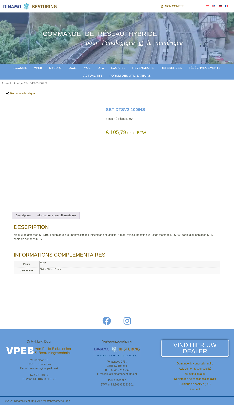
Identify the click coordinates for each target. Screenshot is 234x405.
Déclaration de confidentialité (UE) (195, 378)
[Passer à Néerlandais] (207, 6)
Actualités (92, 75)
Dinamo (55, 67)
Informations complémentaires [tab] (56, 215)
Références (171, 67)
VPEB (38, 67)
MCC (87, 67)
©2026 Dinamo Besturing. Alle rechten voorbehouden (37, 401)
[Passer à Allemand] (220, 6)
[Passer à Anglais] (214, 6)
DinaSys (18, 83)
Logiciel (118, 67)
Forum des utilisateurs (130, 75)
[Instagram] (127, 320)
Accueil (20, 67)
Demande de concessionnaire (195, 363)
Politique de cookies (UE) (195, 384)
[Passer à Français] (227, 6)
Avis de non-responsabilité (195, 368)
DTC (101, 67)
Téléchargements (204, 67)
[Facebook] (106, 320)
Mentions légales (195, 373)
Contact (195, 389)
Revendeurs (143, 67)
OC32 (73, 67)
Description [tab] (23, 215)
